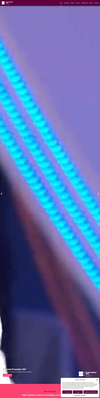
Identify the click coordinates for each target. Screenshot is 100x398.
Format (78, 3)
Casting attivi (84, 3)
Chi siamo (66, 3)
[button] (97, 379)
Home (61, 3)
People (72, 3)
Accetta (67, 392)
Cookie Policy (77, 395)
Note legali (83, 395)
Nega (77, 392)
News (91, 3)
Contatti (96, 3)
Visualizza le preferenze (90, 392)
